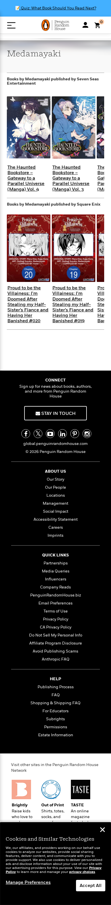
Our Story (55, 479)
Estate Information (55, 735)
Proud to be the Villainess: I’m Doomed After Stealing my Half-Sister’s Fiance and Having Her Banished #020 (27, 304)
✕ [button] (102, 830)
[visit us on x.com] (38, 433)
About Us (55, 471)
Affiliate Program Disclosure (55, 643)
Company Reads (55, 587)
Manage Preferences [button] (28, 882)
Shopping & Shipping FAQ (55, 703)
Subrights (55, 719)
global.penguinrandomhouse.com (55, 443)
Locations (55, 495)
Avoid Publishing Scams (55, 651)
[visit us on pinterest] (74, 433)
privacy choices (82, 872)
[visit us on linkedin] (62, 433)
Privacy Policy (55, 619)
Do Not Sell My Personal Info (55, 635)
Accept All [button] (91, 885)
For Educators (55, 711)
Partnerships (56, 563)
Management (55, 503)
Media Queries (55, 571)
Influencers (55, 579)
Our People (55, 487)
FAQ (56, 695)
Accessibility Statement (56, 519)
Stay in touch (58, 413)
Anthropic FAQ (55, 659)
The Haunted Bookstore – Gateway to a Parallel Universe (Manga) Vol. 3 (70, 178)
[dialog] (55, 863)
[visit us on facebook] (25, 433)
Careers (55, 527)
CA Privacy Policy (55, 627)
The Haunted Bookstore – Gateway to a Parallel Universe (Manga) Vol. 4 (25, 178)
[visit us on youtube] (50, 433)
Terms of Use (56, 611)
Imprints (55, 535)
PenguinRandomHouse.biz (55, 595)
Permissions (55, 727)
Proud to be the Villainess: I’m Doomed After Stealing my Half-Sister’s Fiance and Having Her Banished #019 (72, 304)
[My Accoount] (85, 25)
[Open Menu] (11, 25)
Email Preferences (55, 603)
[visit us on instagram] (87, 433)
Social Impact (55, 511)
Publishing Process (56, 687)
